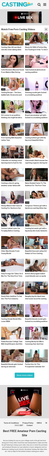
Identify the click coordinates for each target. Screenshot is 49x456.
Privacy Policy (27, 423)
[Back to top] (45, 451)
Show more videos (24, 375)
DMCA (39, 423)
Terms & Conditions (11, 423)
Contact (30, 425)
